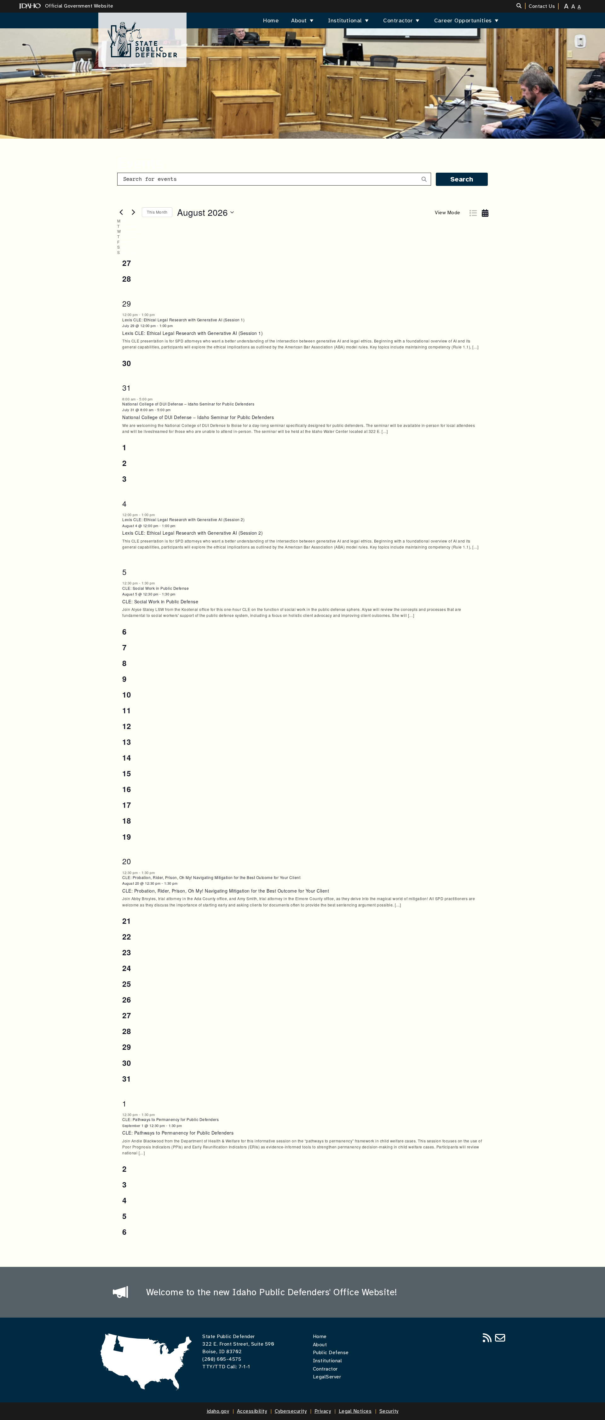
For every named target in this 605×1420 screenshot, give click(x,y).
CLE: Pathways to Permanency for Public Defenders (170, 1119)
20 (126, 860)
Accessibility (252, 1411)
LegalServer (327, 1377)
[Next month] (133, 212)
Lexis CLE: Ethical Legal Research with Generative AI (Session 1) (183, 319)
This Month (157, 212)
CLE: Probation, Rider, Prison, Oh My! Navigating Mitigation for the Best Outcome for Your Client (211, 877)
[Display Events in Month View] (486, 210)
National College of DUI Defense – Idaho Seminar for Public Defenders (188, 403)
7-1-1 (244, 1367)
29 (126, 303)
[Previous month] (121, 212)
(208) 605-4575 (221, 1359)
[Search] (521, 6)
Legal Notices (355, 1411)
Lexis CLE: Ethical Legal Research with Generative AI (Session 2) (183, 519)
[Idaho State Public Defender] (142, 36)
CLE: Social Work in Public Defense (155, 588)
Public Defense (331, 1352)
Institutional (345, 20)
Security (389, 1411)
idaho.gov (218, 1411)
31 (126, 387)
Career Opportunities (463, 20)
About (299, 20)
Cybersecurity (291, 1411)
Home (271, 20)
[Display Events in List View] (474, 210)
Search (461, 179)
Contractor (398, 20)
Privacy (322, 1411)
